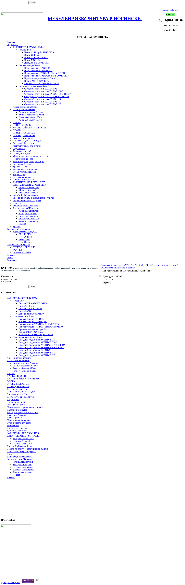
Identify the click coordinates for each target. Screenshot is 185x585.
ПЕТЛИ (17, 122)
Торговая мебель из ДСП (25, 231)
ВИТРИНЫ (24, 239)
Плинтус (17, 203)
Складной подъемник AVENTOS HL (42, 101)
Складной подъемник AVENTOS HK (42, 99)
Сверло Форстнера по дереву (27, 200)
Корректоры (19, 174)
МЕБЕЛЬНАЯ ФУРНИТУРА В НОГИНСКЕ (95, 18)
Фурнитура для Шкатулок (25, 208)
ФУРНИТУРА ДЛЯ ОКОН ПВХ (29, 182)
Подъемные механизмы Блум (32, 86)
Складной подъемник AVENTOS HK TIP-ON (46, 96)
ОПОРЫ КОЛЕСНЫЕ (24, 133)
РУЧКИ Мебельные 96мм (31, 114)
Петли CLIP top (31, 55)
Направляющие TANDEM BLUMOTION (44, 73)
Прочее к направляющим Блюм (39, 78)
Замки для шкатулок (28, 221)
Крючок (17, 226)
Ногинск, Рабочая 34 (171, 10)
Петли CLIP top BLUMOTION (39, 52)
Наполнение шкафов (23, 159)
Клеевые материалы (23, 177)
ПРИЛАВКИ (25, 234)
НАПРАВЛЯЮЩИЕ (23, 125)
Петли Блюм (24, 49)
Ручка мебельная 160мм (30, 120)
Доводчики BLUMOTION (37, 62)
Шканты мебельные (28, 192)
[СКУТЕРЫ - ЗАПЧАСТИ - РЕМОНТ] (16, 568)
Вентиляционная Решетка (25, 205)
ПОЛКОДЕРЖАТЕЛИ (24, 135)
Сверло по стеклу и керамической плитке (33, 198)
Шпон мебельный (27, 190)
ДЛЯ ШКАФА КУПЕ (23, 179)
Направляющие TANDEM (37, 68)
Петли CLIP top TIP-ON (36, 57)
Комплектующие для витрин (27, 146)
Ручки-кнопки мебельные (31, 112)
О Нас (10, 257)
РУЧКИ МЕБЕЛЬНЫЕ (24, 109)
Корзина (11, 255)
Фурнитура (12, 44)
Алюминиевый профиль (25, 107)
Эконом (28, 237)
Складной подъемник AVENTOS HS (42, 88)
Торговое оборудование (18, 229)
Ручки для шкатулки (28, 211)
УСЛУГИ (17, 250)
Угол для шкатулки (27, 213)
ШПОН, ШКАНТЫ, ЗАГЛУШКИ (29, 185)
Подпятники (19, 148)
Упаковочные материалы (25, 169)
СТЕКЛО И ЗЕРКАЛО (24, 247)
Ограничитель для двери (25, 172)
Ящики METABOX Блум (36, 81)
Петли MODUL (32, 60)
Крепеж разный (20, 166)
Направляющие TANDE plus (38, 70)
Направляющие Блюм (29, 65)
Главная (11, 42)
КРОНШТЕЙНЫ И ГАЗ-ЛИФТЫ (29, 127)
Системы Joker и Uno (23, 143)
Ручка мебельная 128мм (30, 117)
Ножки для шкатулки (28, 218)
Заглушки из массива (28, 187)
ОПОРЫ (17, 130)
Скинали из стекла (22, 252)
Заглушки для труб (22, 151)
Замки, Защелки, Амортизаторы (28, 161)
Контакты (12, 260)
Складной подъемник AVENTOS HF (42, 104)
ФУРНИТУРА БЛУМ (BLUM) (27, 47)
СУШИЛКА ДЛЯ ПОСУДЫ (27, 140)
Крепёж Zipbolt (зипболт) (25, 195)
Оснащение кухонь (22, 153)
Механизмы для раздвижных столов (30, 156)
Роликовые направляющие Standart (41, 83)
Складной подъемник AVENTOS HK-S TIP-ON (47, 94)
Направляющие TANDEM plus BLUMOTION (46, 75)
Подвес (22, 224)
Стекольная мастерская (18, 244)
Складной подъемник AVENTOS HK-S (43, 91)
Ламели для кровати (23, 138)
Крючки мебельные (22, 164)
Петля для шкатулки (28, 216)
